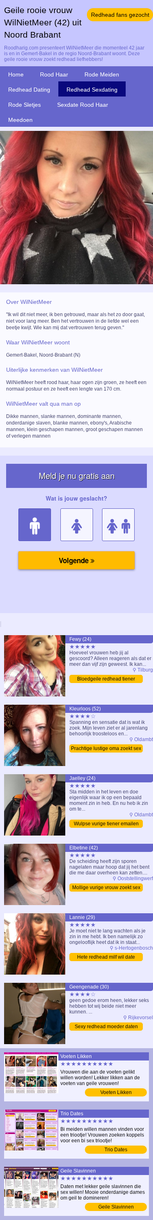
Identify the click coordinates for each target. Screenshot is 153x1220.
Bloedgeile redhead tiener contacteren (106, 679)
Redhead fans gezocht (120, 14)
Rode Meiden (101, 74)
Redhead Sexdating (92, 89)
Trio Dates (115, 1150)
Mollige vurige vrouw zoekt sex (106, 887)
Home (16, 74)
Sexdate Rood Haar (82, 104)
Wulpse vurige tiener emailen (106, 824)
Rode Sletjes (24, 104)
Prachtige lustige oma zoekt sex (106, 748)
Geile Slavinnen (116, 1207)
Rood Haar (54, 74)
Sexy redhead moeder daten (106, 1026)
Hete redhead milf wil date (106, 957)
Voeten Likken (116, 1092)
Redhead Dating (29, 89)
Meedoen (20, 120)
